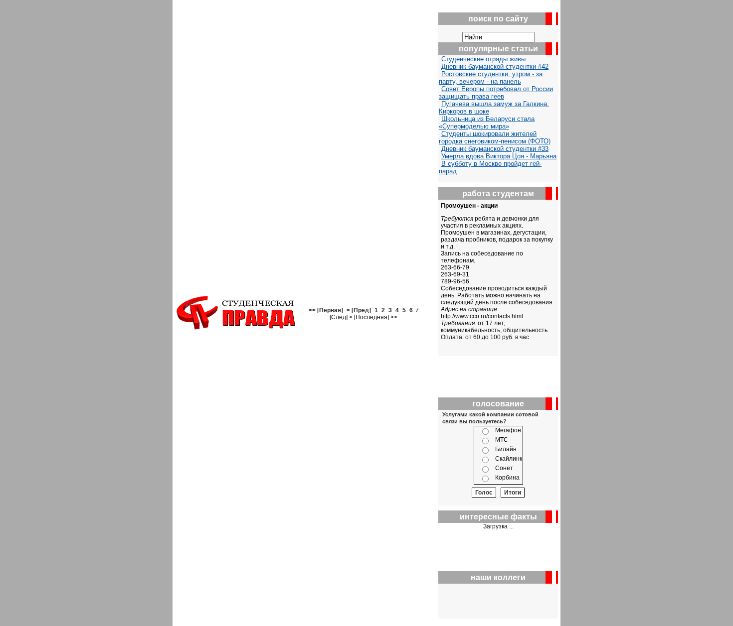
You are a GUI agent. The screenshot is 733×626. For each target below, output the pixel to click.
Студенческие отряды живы (483, 59)
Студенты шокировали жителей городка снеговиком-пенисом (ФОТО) (494, 137)
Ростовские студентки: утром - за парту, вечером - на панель (491, 77)
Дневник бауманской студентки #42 (495, 66)
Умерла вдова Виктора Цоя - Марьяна (498, 156)
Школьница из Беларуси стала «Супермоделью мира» (487, 122)
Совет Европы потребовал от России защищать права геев (496, 92)
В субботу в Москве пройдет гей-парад (490, 167)
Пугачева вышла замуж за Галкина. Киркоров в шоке (494, 107)
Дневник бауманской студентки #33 (495, 148)
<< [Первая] (326, 310)
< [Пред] (359, 310)
